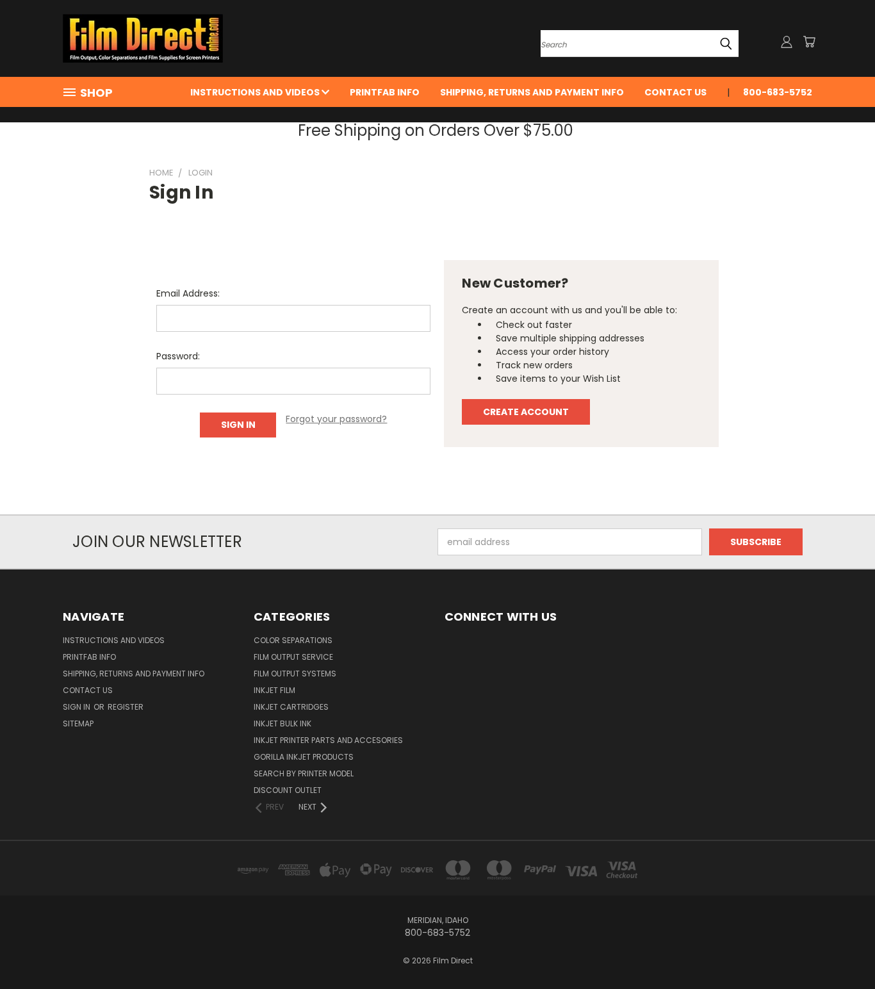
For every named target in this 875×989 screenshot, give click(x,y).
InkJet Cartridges (291, 706)
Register (125, 706)
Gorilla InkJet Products (304, 756)
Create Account (526, 411)
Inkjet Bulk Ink (282, 723)
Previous (841, 949)
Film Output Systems (295, 673)
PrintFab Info (385, 92)
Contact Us (675, 92)
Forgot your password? (336, 419)
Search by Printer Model (304, 773)
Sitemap (78, 723)
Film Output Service (293, 656)
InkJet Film (274, 690)
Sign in (77, 706)
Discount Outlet (288, 790)
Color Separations (293, 640)
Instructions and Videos (256, 92)
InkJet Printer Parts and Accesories (328, 740)
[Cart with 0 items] (809, 41)
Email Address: (188, 293)
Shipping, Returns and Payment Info (532, 92)
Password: (178, 356)
